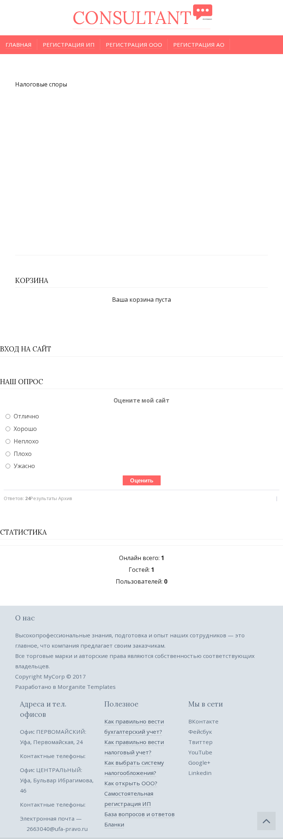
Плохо (23, 454)
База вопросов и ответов (139, 814)
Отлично (26, 416)
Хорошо (25, 429)
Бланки (114, 824)
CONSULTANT (132, 17)
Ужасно (24, 466)
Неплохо (26, 441)
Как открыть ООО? (130, 783)
